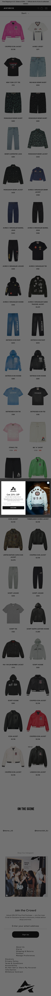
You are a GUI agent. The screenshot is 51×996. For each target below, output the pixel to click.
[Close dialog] (48, 483)
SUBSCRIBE (13, 507)
